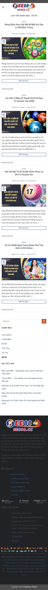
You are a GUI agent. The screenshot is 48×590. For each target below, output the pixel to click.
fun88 (25, 557)
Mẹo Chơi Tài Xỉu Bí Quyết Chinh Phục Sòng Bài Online (21, 394)
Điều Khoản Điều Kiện (21, 483)
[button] (3, 7)
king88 (11, 566)
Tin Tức (5, 353)
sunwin (20, 563)
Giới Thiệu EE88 (18, 474)
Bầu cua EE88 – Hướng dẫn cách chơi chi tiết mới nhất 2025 (22, 372)
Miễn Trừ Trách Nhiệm (21, 491)
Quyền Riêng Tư (18, 487)
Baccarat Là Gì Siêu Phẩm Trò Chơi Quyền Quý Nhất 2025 (23, 402)
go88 (45, 557)
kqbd (26, 566)
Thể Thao (6, 348)
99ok (7, 563)
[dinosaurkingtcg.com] (24, 7)
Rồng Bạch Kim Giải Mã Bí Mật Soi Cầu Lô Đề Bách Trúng (24, 26)
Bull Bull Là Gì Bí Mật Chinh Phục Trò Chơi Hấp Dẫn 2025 (23, 387)
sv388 (26, 560)
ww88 (20, 572)
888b (26, 572)
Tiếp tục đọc (24, 81)
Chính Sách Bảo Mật (20, 479)
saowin (32, 557)
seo (34, 34)
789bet (9, 569)
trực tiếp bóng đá (37, 560)
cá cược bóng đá (10, 560)
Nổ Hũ (4, 344)
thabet (13, 563)
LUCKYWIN (6, 339)
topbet (38, 557)
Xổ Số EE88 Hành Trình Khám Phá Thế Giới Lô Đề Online (24, 246)
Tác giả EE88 (17, 536)
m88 (21, 560)
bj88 (21, 557)
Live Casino (6, 335)
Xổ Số (24, 22)
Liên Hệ (15, 495)
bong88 (14, 572)
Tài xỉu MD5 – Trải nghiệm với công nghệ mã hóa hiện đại (22, 379)
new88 (5, 566)
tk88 (17, 566)
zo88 (21, 566)
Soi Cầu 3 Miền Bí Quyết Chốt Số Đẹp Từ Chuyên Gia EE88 (24, 99)
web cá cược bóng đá (33, 563)
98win (31, 572)
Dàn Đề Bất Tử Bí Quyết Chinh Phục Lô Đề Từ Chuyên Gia (24, 173)
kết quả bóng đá (23, 569)
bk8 (14, 569)
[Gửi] (44, 321)
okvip (16, 557)
